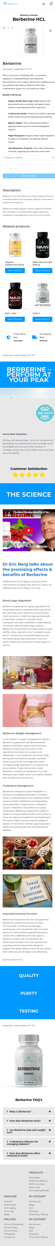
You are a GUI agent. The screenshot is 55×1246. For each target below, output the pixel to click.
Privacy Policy (11, 1227)
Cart (31, 1208)
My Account (35, 1201)
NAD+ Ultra (34, 1187)
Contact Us (9, 1237)
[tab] (29, 1111)
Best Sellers (34, 1177)
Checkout (34, 1211)
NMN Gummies (36, 1184)
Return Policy (10, 1231)
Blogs (6, 1214)
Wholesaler (9, 1234)
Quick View (15, 257)
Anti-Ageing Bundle (39, 1190)
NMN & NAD (10, 1205)
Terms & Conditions (13, 1224)
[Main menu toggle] (43, 4)
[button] (50, 30)
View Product (15, 270)
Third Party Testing (38, 1214)
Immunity (9, 1211)
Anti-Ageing (10, 1208)
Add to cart (28, 176)
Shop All (8, 1201)
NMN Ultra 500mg (38, 1181)
